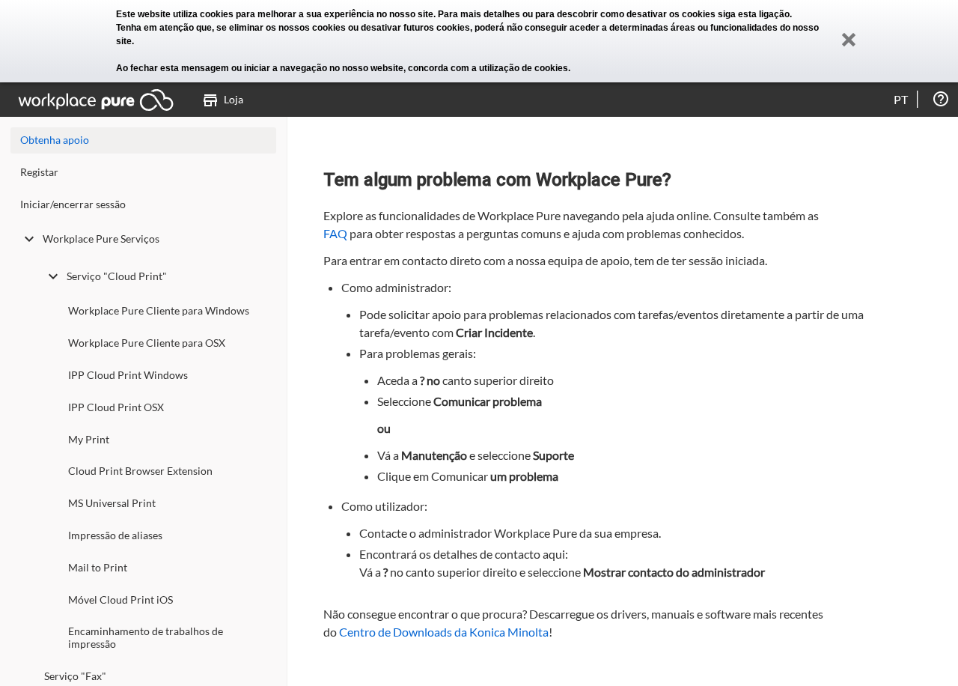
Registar (39, 172)
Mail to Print (97, 567)
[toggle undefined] (29, 239)
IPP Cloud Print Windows (128, 374)
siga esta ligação (754, 14)
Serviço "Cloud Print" (117, 276)
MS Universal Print (112, 503)
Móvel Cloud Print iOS (120, 599)
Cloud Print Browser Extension (140, 470)
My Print (88, 439)
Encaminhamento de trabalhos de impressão (145, 637)
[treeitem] (143, 176)
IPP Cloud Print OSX (116, 407)
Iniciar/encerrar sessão (73, 204)
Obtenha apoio (54, 139)
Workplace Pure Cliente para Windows (158, 310)
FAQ (335, 233)
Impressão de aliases (115, 535)
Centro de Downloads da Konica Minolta (444, 632)
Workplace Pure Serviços (101, 238)
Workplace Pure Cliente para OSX (146, 342)
